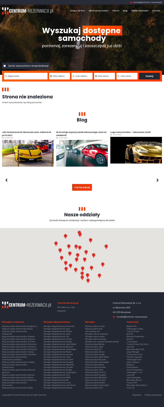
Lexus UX (131, 388)
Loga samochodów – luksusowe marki (130, 132)
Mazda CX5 (131, 326)
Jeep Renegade (134, 377)
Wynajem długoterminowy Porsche (58, 359)
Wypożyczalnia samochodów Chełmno (18, 336)
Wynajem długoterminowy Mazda (58, 331)
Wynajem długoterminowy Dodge (58, 341)
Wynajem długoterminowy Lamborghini (60, 372)
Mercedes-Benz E (134, 380)
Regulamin (137, 395)
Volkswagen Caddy (135, 329)
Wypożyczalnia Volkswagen (97, 362)
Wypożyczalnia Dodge (95, 354)
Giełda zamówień (139, 10)
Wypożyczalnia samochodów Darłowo (18, 375)
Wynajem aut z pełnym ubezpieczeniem (102, 341)
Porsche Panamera (135, 370)
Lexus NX (131, 375)
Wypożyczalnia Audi (93, 329)
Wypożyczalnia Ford (93, 388)
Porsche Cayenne (134, 357)
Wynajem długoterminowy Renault (58, 388)
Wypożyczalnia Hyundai (95, 367)
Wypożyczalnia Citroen (95, 352)
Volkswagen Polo (134, 359)
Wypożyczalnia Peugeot (95, 375)
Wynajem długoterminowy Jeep (57, 334)
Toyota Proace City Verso (137, 344)
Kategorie (61, 311)
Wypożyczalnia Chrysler (95, 380)
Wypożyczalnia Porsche (95, 372)
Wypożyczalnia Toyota (95, 326)
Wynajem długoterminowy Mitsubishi (59, 365)
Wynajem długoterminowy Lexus (57, 382)
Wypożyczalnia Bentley (95, 382)
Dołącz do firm (77, 10)
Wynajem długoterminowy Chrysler (58, 367)
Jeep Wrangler (133, 352)
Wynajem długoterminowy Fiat (56, 336)
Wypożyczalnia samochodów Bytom (17, 329)
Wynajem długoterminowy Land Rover (60, 385)
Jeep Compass (133, 362)
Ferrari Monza (132, 367)
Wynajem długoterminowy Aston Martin (60, 344)
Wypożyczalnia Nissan (94, 365)
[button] (93, 255)
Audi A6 (130, 334)
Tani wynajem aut (92, 331)
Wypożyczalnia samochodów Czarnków (19, 354)
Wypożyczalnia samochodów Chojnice (18, 339)
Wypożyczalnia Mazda (94, 344)
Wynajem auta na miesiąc (95, 339)
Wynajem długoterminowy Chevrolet (59, 326)
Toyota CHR (132, 382)
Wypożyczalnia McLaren (95, 359)
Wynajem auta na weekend (96, 334)
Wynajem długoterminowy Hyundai (58, 354)
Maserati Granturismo (135, 336)
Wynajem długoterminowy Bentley (58, 370)
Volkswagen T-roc (134, 372)
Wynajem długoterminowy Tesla (57, 357)
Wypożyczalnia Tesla (94, 370)
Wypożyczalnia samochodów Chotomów (19, 344)
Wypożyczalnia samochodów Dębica (17, 377)
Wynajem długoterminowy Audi (57, 329)
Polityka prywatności (153, 395)
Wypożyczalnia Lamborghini (97, 385)
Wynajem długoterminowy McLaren (58, 347)
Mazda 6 (130, 365)
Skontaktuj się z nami (66, 307)
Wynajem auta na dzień (95, 336)
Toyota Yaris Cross (134, 354)
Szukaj (149, 76)
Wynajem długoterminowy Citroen (58, 339)
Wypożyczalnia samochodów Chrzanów (19, 347)
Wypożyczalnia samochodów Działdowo (19, 380)
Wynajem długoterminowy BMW (57, 377)
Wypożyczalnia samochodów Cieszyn (18, 352)
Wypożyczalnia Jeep (94, 347)
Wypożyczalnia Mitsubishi (96, 377)
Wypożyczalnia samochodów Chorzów (18, 341)
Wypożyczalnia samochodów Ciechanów (19, 349)
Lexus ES (130, 347)
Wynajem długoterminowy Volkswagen (60, 349)
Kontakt (156, 10)
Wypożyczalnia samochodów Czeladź (18, 362)
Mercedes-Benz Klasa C (137, 385)
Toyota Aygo (132, 341)
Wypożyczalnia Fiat (93, 349)
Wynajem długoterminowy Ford (57, 375)
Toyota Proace (133, 331)
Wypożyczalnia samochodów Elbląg (17, 388)
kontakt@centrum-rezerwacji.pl (148, 2)
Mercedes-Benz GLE (135, 349)
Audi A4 (130, 339)
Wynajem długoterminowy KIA (56, 380)
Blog (125, 10)
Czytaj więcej (82, 187)
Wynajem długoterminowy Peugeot (58, 362)
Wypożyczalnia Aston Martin (97, 357)
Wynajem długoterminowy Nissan (57, 352)
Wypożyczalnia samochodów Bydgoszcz (19, 326)
